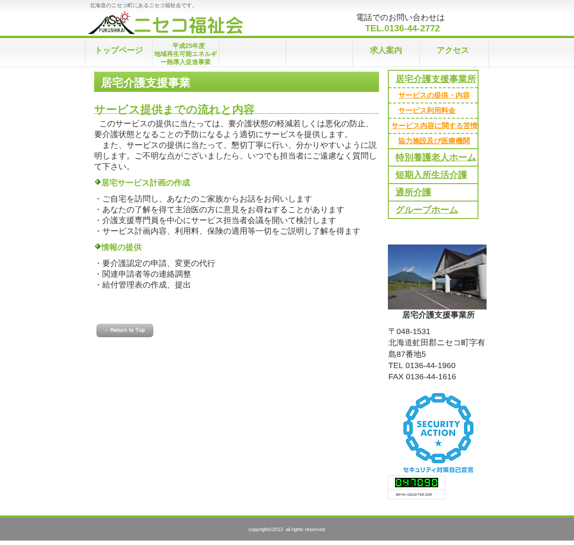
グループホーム (427, 210)
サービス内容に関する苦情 (434, 125)
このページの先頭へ (124, 330)
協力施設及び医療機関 (434, 141)
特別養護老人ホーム (436, 157)
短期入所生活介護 (431, 175)
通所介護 (413, 192)
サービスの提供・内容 (434, 95)
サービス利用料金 (427, 110)
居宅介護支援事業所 (436, 79)
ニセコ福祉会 (175, 22)
